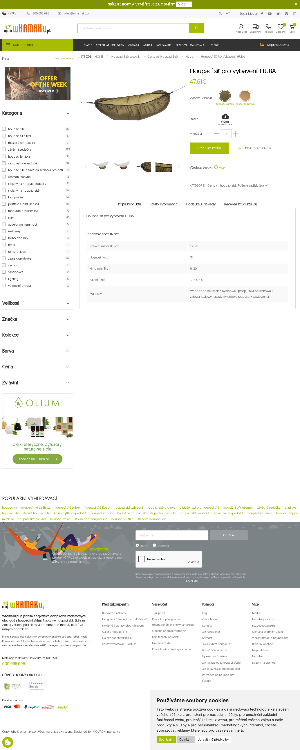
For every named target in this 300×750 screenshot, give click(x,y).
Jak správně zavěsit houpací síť (221, 668)
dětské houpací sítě (36, 513)
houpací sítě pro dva (161, 508)
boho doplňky (18, 238)
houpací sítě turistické (194, 513)
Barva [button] (8, 351)
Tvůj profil (158, 613)
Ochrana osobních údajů (267, 631)
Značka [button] (9, 319)
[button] (241, 28)
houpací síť (9, 508)
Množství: (196, 134)
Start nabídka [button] (23, 45)
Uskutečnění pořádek (165, 637)
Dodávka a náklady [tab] (200, 204)
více (221, 167)
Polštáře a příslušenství (252, 185)
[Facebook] (263, 13)
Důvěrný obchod (262, 644)
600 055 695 (41, 13)
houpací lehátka (19, 157)
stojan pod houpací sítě (91, 519)
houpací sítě (16, 129)
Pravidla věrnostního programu (171, 649)
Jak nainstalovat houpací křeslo (221, 662)
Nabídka (257, 656)
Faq (204, 613)
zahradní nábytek (19, 177)
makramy (14, 231)
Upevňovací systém (214, 656)
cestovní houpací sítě (22, 163)
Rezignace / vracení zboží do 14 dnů (124, 619)
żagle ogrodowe (19, 258)
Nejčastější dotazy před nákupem (123, 625)
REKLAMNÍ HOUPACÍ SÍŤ (191, 45)
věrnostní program (20, 286)
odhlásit (163, 546)
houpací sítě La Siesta (35, 508)
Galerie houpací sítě (114, 631)
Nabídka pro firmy (263, 619)
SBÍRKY (147, 45)
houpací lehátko (122, 519)
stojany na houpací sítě (24, 190)
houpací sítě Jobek (67, 508)
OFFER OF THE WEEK (110, 45)
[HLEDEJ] (196, 28)
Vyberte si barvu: (201, 98)
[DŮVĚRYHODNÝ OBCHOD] (12, 686)
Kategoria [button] (12, 113)
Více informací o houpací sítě (270, 638)
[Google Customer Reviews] (37, 686)
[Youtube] (270, 13)
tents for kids (17, 252)
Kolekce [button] (10, 335)
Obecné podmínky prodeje (169, 630)
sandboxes (15, 272)
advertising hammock (23, 224)
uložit (144, 546)
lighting (13, 279)
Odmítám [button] (185, 739)
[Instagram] (295, 13)
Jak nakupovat (211, 631)
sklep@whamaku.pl (76, 13)
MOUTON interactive (106, 732)
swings (13, 265)
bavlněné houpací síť (131, 513)
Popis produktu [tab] (129, 204)
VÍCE (182, 4)
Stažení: (195, 119)
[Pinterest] (287, 13)
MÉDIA (215, 45)
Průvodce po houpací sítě (218, 675)
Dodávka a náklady (114, 613)
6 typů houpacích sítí (215, 650)
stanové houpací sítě (152, 519)
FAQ (227, 13)
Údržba (206, 681)
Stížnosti (207, 638)
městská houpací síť (21, 143)
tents (11, 245)
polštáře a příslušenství (23, 204)
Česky (11, 13)
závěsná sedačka (19, 149)
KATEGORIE (163, 45)
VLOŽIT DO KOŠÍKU (209, 148)
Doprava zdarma (278, 45)
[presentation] (86, 165)
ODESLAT (229, 535)
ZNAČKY (133, 45)
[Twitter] (279, 13)
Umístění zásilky (162, 643)
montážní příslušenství (23, 211)
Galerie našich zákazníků (117, 638)
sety (11, 218)
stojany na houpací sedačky (27, 184)
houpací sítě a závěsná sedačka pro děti (35, 170)
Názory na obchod (264, 662)
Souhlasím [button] (166, 739)
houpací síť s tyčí (19, 136)
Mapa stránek (260, 650)
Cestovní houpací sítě (222, 185)
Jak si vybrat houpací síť (216, 644)
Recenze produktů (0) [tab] (240, 204)
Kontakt (207, 625)
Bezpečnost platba (263, 625)
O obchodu (209, 619)
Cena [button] (7, 367)
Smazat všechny (63, 58)
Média (256, 613)
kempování (15, 197)
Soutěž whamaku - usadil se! (119, 644)
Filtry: (5, 59)
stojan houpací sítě (163, 513)
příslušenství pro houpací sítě (199, 508)
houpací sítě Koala (97, 508)
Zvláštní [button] (10, 383)
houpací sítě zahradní (128, 508)
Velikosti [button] (10, 303)
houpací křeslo (60, 519)
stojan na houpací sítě (228, 513)
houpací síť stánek (260, 513)
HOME (87, 45)
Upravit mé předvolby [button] (213, 739)
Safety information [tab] (163, 204)
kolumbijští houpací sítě (70, 513)
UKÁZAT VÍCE (192, 581)
